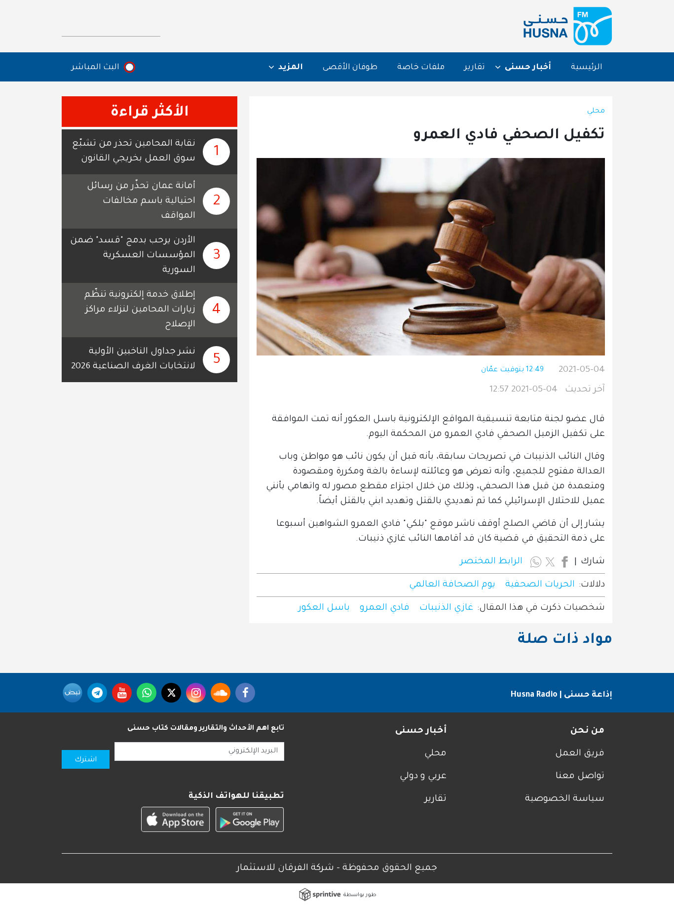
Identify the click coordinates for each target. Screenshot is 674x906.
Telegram (97, 693)
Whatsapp (146, 693)
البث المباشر (95, 67)
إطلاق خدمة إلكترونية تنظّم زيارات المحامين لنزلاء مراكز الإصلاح (139, 310)
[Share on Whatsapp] (536, 561)
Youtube (122, 693)
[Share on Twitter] (550, 561)
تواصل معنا (580, 777)
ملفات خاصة (421, 67)
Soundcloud (220, 693)
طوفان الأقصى (350, 67)
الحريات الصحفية (540, 585)
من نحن (587, 731)
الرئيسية (586, 67)
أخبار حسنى (421, 731)
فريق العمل (579, 754)
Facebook (245, 693)
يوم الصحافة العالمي (452, 585)
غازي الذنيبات (446, 608)
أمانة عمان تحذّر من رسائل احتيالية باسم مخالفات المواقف (141, 201)
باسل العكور (324, 608)
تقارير (474, 67)
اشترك (86, 760)
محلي (596, 112)
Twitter (171, 693)
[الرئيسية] (568, 26)
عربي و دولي (423, 777)
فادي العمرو (385, 608)
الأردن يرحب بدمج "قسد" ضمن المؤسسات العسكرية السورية (132, 256)
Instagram (196, 693)
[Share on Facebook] (564, 561)
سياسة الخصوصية (564, 799)
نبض (72, 693)
